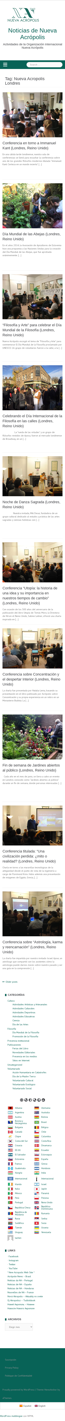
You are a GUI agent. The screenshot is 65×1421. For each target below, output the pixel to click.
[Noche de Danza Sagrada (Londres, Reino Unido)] (32, 475)
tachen (18, 1238)
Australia (45, 1112)
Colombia (46, 1136)
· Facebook (13, 1256)
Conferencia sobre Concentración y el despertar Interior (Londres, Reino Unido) (31, 679)
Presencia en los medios (24, 1056)
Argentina (19, 1112)
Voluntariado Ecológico (23, 1084)
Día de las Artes (20, 1024)
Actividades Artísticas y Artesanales (29, 1004)
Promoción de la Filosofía (25, 1036)
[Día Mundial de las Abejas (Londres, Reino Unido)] (32, 205)
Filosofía (12, 1028)
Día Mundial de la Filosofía (25, 1032)
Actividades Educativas (23, 1016)
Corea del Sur (21, 1141)
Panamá (45, 1193)
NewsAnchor (50, 1389)
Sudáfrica (19, 1223)
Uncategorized (15, 1064)
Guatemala (20, 1168)
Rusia (17, 1219)
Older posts (12, 981)
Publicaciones (14, 1044)
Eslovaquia (46, 1155)
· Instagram (13, 1260)
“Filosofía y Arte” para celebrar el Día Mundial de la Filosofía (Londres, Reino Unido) (32, 330)
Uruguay (19, 1232)
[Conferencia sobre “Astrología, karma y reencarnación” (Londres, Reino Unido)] (32, 913)
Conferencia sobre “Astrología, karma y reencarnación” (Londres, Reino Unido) (32, 947)
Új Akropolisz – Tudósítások (21, 1300)
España (44, 1159)
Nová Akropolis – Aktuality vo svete (25, 1296)
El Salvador (20, 1155)
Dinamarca (46, 1145)
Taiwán (18, 1228)
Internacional (21, 1179)
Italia (17, 1189)
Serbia (44, 1219)
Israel (43, 1184)
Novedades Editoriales (23, 1052)
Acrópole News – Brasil (19, 1276)
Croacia (18, 1145)
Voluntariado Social (22, 1088)
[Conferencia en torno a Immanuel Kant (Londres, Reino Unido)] (32, 114)
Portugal (19, 1202)
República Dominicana (47, 1207)
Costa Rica (46, 1141)
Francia (18, 1164)
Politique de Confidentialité (18, 1375)
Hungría (18, 1173)
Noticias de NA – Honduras (21, 1288)
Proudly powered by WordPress (18, 1389)
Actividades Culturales (23, 1008)
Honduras (45, 1168)
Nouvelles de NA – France (21, 1292)
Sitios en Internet (21, 1060)
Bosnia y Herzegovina (21, 1122)
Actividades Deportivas (23, 1012)
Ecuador (45, 1150)
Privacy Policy (11, 1367)
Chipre (18, 1136)
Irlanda (18, 1184)
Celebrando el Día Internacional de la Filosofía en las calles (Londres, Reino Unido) (32, 421)
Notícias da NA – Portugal (20, 1280)
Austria (18, 1117)
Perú (17, 1198)
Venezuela (46, 1232)
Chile (43, 1132)
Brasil (44, 1122)
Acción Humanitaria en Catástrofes (29, 1072)
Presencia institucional (18, 1040)
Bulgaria (19, 1127)
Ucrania (44, 1228)
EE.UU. (18, 1150)
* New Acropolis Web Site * (21, 1272)
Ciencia (16, 1020)
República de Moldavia (21, 1213)
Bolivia (44, 1117)
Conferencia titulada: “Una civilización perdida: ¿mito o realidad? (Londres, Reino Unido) (29, 856)
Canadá (18, 1132)
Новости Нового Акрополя (21, 1308)
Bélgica (44, 1127)
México (18, 1193)
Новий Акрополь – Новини (21, 1304)
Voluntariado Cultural (22, 1080)
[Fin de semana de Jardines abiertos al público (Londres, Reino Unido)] (32, 736)
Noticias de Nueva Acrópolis (32, 33)
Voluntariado (14, 1068)
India (43, 1173)
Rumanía (45, 1213)
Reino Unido (46, 1202)
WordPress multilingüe (11, 1416)
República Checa (22, 1208)
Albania (18, 1108)
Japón (44, 1189)
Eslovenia (19, 1159)
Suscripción (10, 1359)
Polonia (45, 1198)
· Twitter (12, 1264)
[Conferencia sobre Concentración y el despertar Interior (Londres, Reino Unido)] (32, 648)
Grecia (44, 1164)
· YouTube (13, 1268)
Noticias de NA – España (20, 1284)
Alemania (45, 1108)
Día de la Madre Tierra (24, 1076)
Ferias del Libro (20, 1048)
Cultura (11, 1000)
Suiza (43, 1223)
